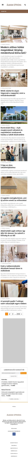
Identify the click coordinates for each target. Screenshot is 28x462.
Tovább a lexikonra (14, 399)
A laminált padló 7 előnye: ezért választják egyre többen (13, 302)
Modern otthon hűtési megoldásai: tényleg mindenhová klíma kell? (13, 50)
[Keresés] (25, 5)
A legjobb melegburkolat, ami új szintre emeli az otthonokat (14, 199)
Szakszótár (13, 376)
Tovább (13, 385)
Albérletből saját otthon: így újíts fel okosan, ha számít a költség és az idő (13, 233)
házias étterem (5, 389)
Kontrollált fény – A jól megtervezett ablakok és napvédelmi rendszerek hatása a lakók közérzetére (12, 131)
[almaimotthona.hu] (14, 4)
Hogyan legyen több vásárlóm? (14, 431)
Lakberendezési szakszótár (14, 370)
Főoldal (14, 406)
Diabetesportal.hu (14, 448)
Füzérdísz (4, 379)
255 (18, 314)
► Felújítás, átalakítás (5, 44)
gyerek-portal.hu (14, 453)
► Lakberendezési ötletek (6, 88)
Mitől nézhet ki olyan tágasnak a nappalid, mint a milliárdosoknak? (13, 93)
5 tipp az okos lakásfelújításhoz (8, 166)
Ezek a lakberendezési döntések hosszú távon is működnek (11, 268)
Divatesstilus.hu (14, 450)
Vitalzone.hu (14, 445)
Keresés (24, 373)
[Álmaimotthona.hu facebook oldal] (14, 434)
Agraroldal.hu (14, 456)
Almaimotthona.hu (14, 442)
